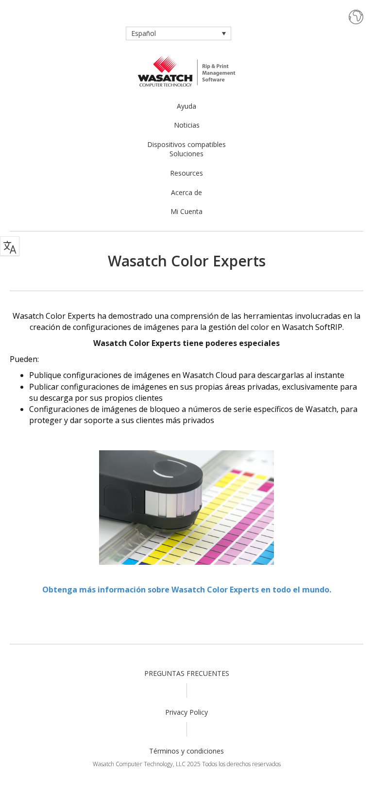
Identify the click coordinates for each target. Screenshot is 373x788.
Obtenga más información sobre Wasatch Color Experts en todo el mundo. (186, 589)
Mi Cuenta (186, 211)
